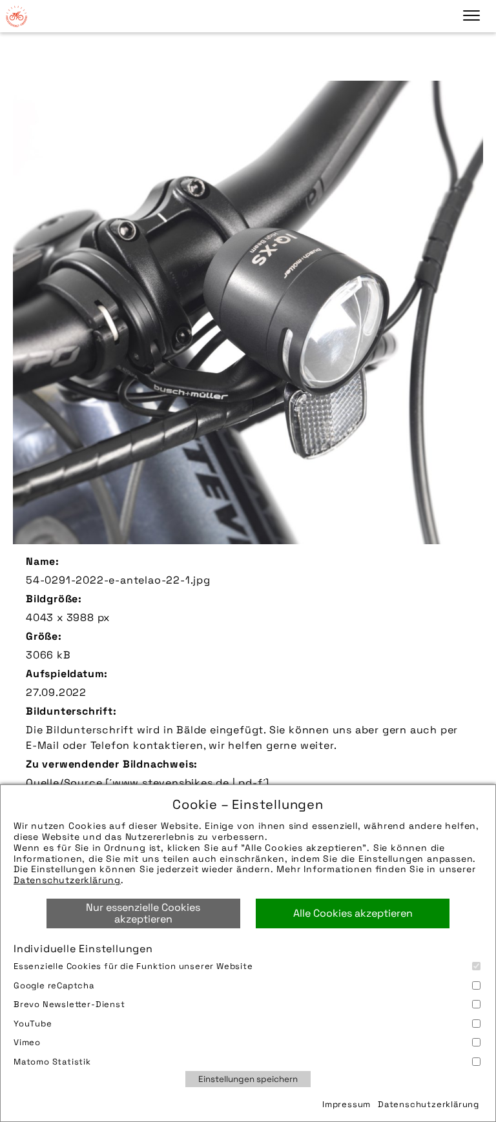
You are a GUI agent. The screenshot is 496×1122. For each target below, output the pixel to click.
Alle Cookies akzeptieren (353, 913)
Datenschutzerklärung (67, 880)
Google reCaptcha (54, 985)
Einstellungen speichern (248, 1079)
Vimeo (27, 1042)
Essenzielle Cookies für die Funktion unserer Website (133, 966)
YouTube (33, 1023)
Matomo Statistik (52, 1061)
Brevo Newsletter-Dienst (69, 1004)
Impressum (346, 1104)
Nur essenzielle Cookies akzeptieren (143, 913)
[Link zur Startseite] (16, 16)
